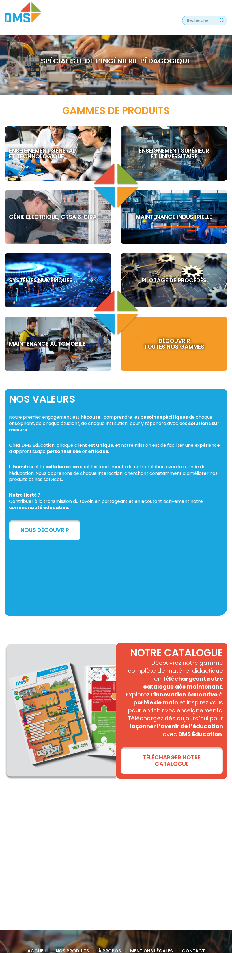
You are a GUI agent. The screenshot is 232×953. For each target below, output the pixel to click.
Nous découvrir (44, 530)
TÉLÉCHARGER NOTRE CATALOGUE (172, 760)
